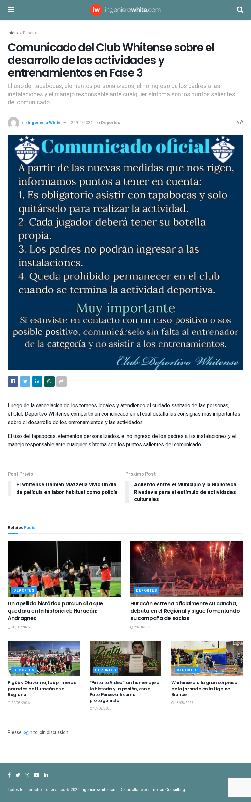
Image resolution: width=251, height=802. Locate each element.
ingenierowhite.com (99, 790)
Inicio (13, 33)
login (27, 732)
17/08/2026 (101, 708)
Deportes (31, 33)
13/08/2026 (183, 703)
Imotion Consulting (168, 790)
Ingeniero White (44, 122)
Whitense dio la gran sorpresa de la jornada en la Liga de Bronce (204, 688)
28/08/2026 (20, 627)
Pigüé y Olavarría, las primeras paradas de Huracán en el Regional (42, 688)
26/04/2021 (81, 122)
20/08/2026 (20, 703)
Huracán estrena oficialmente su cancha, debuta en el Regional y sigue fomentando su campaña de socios (185, 611)
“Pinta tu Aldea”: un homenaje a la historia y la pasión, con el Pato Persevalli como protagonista (124, 691)
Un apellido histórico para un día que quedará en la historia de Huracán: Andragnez (55, 611)
